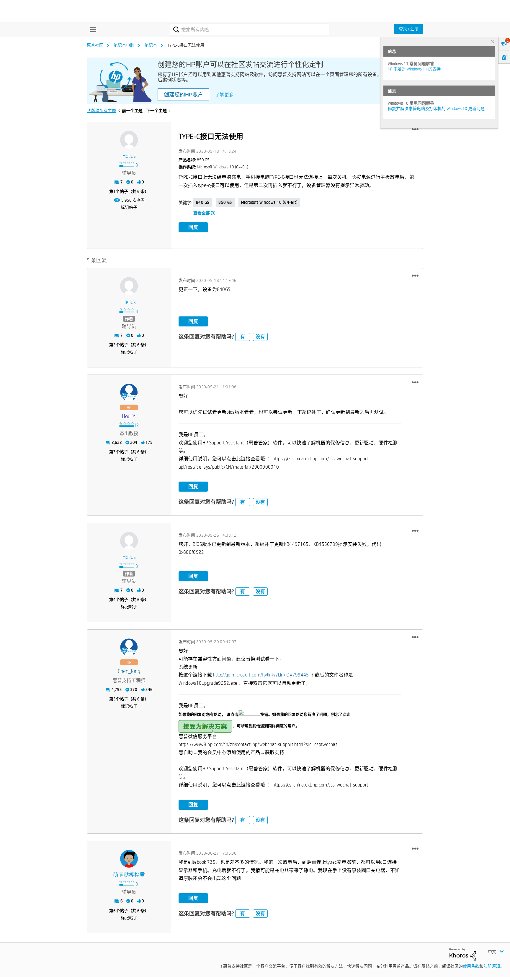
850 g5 (225, 202)
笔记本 (151, 45)
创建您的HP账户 (183, 95)
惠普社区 (95, 45)
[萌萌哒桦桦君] (129, 859)
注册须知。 (493, 966)
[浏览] (92, 29)
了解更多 (224, 94)
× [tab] (492, 41)
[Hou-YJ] (129, 392)
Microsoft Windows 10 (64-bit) (269, 202)
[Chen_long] (129, 647)
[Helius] (129, 140)
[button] (415, 129)
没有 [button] (260, 337)
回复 (193, 227)
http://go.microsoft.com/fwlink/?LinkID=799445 (261, 675)
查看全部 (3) (204, 213)
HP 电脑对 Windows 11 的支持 (414, 69)
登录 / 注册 (409, 29)
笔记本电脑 (124, 45)
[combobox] (249, 29)
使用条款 (471, 966)
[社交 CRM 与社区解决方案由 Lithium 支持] (462, 953)
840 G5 (203, 202)
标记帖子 (129, 207)
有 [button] (242, 337)
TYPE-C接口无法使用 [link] (185, 45)
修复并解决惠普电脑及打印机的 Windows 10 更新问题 (436, 108)
